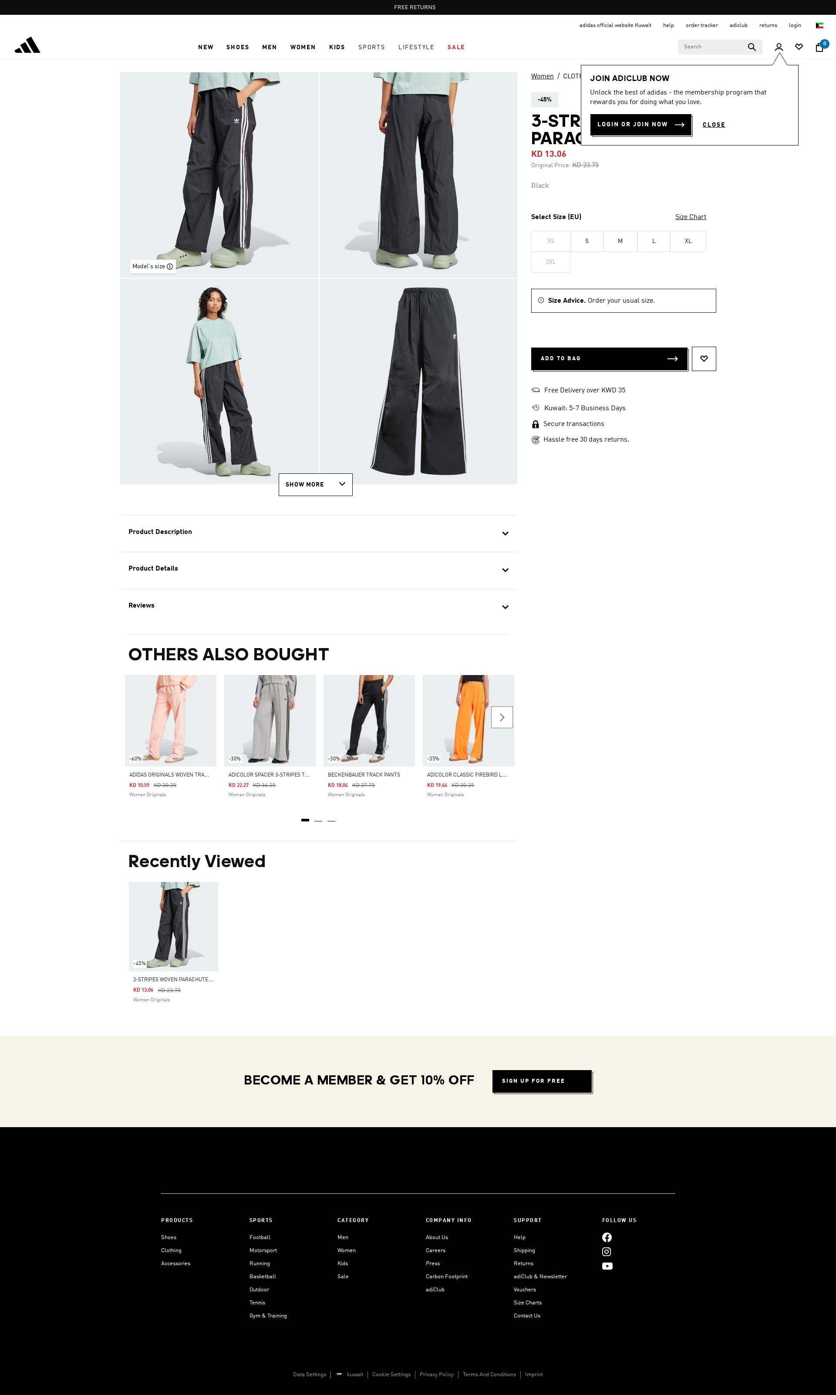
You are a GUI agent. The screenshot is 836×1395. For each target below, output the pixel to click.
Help (520, 1237)
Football (259, 1237)
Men (342, 1237)
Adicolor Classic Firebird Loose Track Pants (488, 775)
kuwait (355, 1375)
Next (502, 717)
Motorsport (263, 1250)
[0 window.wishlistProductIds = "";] (799, 48)
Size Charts (528, 1303)
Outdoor (259, 1290)
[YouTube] (607, 1266)
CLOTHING (579, 76)
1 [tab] (305, 817)
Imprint (534, 1375)
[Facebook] (607, 1237)
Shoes (168, 1237)
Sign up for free (533, 1081)
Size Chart (690, 217)
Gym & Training (268, 1316)
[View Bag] (819, 47)
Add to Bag (561, 358)
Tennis (257, 1303)
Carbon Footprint (447, 1277)
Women (542, 76)
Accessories (175, 1264)
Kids (342, 1264)
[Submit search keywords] (752, 47)
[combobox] (720, 47)
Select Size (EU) (556, 217)
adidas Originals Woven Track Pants (179, 775)
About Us (437, 1237)
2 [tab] (318, 817)
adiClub (435, 1290)
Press (433, 1264)
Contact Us (527, 1316)
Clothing (171, 1250)
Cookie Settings (391, 1375)
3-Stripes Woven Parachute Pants (179, 980)
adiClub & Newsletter (540, 1277)
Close (714, 125)
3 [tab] (331, 817)
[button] (206, 47)
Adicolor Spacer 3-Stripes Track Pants (282, 775)
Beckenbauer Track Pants (364, 775)
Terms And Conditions (489, 1375)
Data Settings (309, 1375)
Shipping (524, 1250)
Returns (523, 1264)
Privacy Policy (437, 1375)
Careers (435, 1250)
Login (795, 25)
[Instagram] (606, 1252)
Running (259, 1264)
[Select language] (820, 25)
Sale (343, 1277)
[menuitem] (206, 47)
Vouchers (525, 1290)
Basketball (262, 1277)
